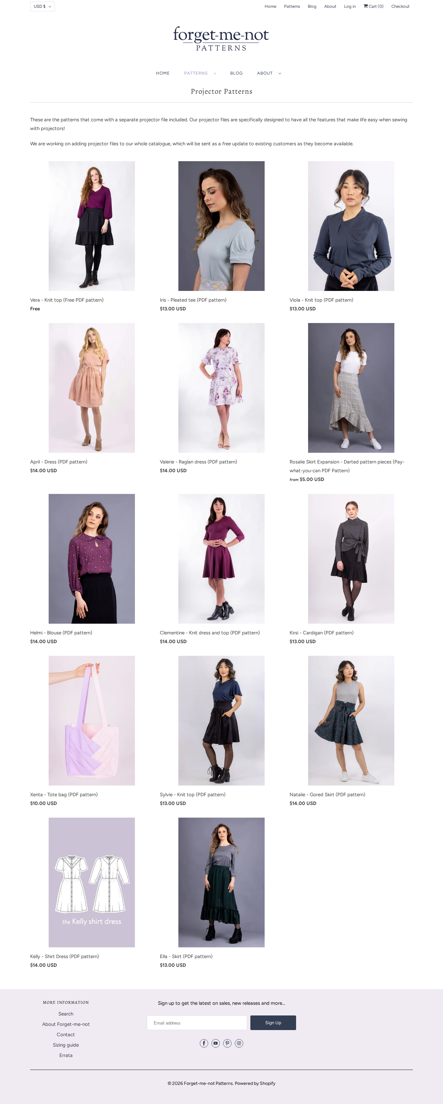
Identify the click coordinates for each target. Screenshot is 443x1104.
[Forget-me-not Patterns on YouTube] (215, 1043)
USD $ (39, 6)
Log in (350, 6)
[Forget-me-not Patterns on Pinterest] (227, 1043)
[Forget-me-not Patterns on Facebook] (204, 1043)
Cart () (376, 6)
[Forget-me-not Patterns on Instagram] (239, 1043)
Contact (66, 1035)
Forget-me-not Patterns (208, 1083)
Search (65, 1014)
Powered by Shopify (255, 1083)
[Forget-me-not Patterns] (221, 41)
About (330, 6)
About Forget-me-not (66, 1024)
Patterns (292, 6)
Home (270, 6)
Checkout (400, 6)
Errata (66, 1055)
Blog (312, 6)
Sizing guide (66, 1045)
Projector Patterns (222, 91)
